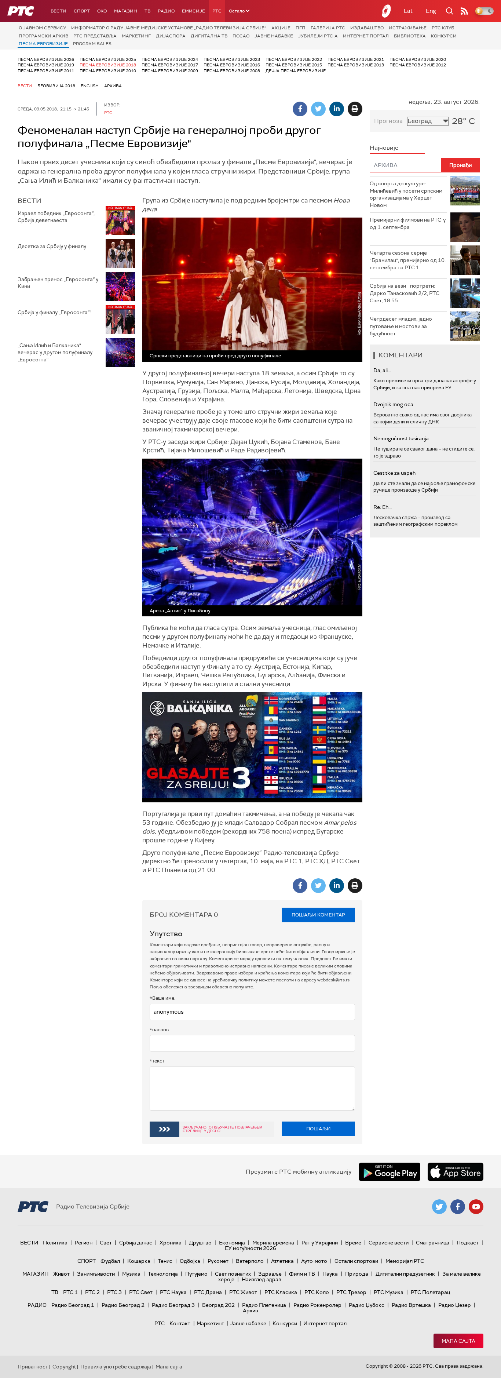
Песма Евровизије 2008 (232, 70)
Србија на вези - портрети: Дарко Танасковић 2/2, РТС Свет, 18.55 (404, 292)
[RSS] (464, 11)
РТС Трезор (351, 1292)
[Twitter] (318, 109)
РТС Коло (316, 1292)
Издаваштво (367, 28)
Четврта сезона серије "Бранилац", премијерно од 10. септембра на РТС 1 (408, 259)
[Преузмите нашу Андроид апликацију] (389, 1172)
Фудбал (110, 1261)
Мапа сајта (458, 1341)
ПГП (301, 28)
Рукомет (218, 1261)
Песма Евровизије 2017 (170, 65)
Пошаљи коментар (318, 915)
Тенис (165, 1261)
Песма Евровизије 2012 (418, 65)
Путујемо (196, 1274)
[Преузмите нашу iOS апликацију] (455, 1172)
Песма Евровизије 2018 (108, 65)
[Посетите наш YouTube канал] (476, 1206)
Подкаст (468, 1242)
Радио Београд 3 (173, 1305)
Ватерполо (250, 1261)
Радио (166, 11)
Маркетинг (136, 36)
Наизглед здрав (261, 1279)
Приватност (33, 1366)
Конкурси (444, 36)
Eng (431, 11)
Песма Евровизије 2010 (108, 70)
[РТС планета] (386, 11)
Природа (356, 1274)
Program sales (92, 44)
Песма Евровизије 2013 (356, 65)
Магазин (125, 11)
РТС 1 (70, 1292)
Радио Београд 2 (123, 1305)
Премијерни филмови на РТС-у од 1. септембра (408, 223)
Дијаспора (171, 36)
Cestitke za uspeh (394, 473)
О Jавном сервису (42, 28)
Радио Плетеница (264, 1305)
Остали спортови (356, 1261)
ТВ (147, 11)
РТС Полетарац (430, 1292)
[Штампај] (355, 109)
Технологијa (163, 1274)
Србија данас (135, 1242)
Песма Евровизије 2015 (294, 65)
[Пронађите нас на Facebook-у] (457, 1206)
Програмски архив (43, 36)
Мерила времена (273, 1242)
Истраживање (408, 28)
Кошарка (138, 1261)
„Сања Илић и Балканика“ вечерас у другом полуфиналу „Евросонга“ (55, 352)
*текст (157, 1061)
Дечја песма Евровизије (296, 70)
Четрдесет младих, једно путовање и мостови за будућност (401, 326)
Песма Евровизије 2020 (418, 59)
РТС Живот (243, 1292)
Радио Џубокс (366, 1305)
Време (353, 1242)
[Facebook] (300, 109)
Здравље (270, 1274)
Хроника (171, 1242)
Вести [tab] (29, 200)
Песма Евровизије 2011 (46, 70)
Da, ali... (382, 370)
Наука (330, 1274)
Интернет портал (366, 36)
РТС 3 (114, 1292)
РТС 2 (92, 1292)
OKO (102, 11)
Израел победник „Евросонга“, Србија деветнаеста (56, 217)
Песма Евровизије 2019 (46, 65)
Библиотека (410, 36)
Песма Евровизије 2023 (232, 59)
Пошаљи (318, 1129)
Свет (106, 1242)
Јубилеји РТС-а (318, 36)
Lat (408, 11)
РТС (217, 11)
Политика (55, 1242)
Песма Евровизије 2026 (46, 59)
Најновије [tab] (384, 148)
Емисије (193, 11)
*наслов (159, 1030)
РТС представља (95, 36)
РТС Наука (173, 1292)
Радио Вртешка (411, 1305)
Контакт (179, 1323)
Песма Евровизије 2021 (356, 59)
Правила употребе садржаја (115, 1366)
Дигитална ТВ (209, 36)
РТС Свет (141, 1292)
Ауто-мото (314, 1261)
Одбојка (190, 1261)
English (90, 85)
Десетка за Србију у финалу (52, 246)
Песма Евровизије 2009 (170, 70)
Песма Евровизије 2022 (294, 59)
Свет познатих (233, 1274)
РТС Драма (208, 1292)
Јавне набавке (274, 36)
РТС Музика (388, 1292)
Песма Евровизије (43, 44)
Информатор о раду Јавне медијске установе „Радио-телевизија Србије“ (168, 28)
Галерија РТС (328, 28)
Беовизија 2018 (56, 85)
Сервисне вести (389, 1242)
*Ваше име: (162, 998)
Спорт (82, 11)
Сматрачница (432, 1242)
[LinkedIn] (336, 109)
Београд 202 (218, 1305)
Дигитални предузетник (405, 1274)
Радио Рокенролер (317, 1305)
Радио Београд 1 (72, 1305)
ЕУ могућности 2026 (250, 1248)
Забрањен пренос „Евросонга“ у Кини (58, 283)
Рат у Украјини (319, 1242)
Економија (232, 1242)
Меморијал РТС (404, 1261)
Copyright (64, 1366)
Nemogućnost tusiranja (401, 438)
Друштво (200, 1242)
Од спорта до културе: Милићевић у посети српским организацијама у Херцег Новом (406, 194)
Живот (61, 1274)
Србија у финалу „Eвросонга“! (54, 312)
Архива (113, 85)
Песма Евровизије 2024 (170, 59)
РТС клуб (443, 28)
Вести (58, 11)
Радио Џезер (454, 1305)
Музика (131, 1274)
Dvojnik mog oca (393, 404)
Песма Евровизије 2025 (108, 59)
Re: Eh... (382, 507)
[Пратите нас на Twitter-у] (439, 1206)
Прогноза (388, 121)
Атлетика (282, 1261)
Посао (241, 36)
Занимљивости (96, 1274)
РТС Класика (280, 1292)
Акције (280, 28)
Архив (250, 1310)
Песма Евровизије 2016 (232, 65)
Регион (83, 1242)
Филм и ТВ (302, 1274)
